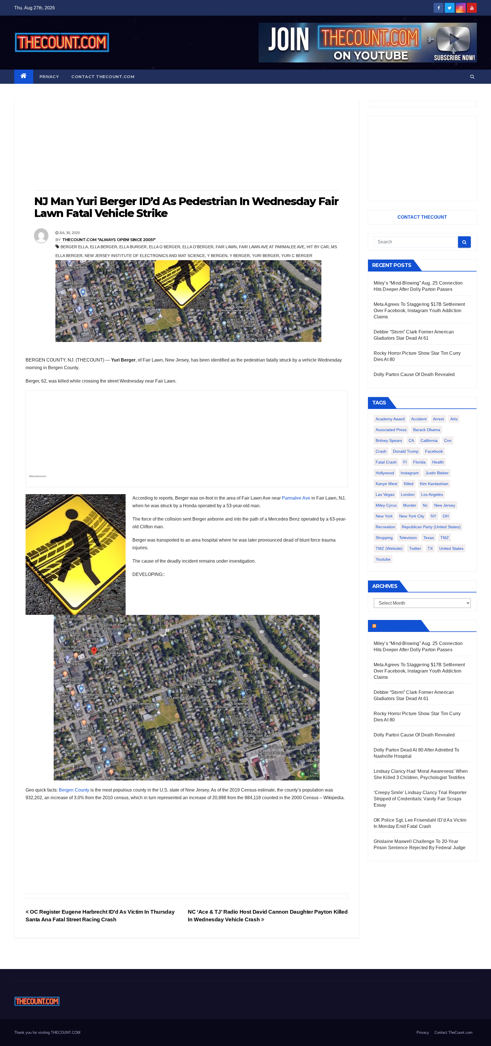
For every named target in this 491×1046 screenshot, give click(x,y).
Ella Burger (133, 247)
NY (433, 516)
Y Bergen (217, 255)
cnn (448, 440)
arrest (438, 419)
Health (438, 462)
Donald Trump (406, 451)
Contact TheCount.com (102, 76)
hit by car (318, 247)
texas (428, 537)
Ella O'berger (197, 247)
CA (411, 440)
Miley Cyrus (386, 505)
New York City (411, 516)
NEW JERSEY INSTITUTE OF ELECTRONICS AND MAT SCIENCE (145, 255)
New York (384, 516)
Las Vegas (385, 494)
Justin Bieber (437, 473)
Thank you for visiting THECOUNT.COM (47, 1032)
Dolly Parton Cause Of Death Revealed (414, 374)
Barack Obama (426, 429)
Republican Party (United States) (431, 527)
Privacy (49, 76)
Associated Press (391, 429)
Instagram (410, 473)
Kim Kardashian (434, 483)
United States (451, 548)
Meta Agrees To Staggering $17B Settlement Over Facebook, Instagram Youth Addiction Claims (419, 310)
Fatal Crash (386, 462)
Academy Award (390, 419)
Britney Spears (389, 440)
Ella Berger (103, 247)
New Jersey (444, 505)
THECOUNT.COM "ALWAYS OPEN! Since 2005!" (109, 239)
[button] (472, 76)
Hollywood (385, 473)
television (408, 537)
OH (446, 516)
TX (430, 548)
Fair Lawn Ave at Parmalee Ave (271, 247)
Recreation (385, 527)
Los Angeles (432, 494)
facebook (434, 451)
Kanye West (386, 483)
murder (409, 505)
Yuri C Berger (296, 255)
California (429, 440)
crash (381, 451)
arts (453, 419)
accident (418, 419)
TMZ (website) (389, 548)
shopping (384, 537)
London (408, 494)
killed (408, 483)
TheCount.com (398, 626)
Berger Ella (74, 247)
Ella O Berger (164, 247)
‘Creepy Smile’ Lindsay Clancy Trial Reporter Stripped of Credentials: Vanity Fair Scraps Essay (420, 798)
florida (419, 462)
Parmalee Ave (296, 498)
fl (405, 462)
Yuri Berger (265, 255)
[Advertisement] (186, 146)
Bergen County (74, 790)
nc (425, 505)
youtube (383, 559)
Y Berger (240, 255)
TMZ (444, 537)
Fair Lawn (226, 247)
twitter (415, 548)
